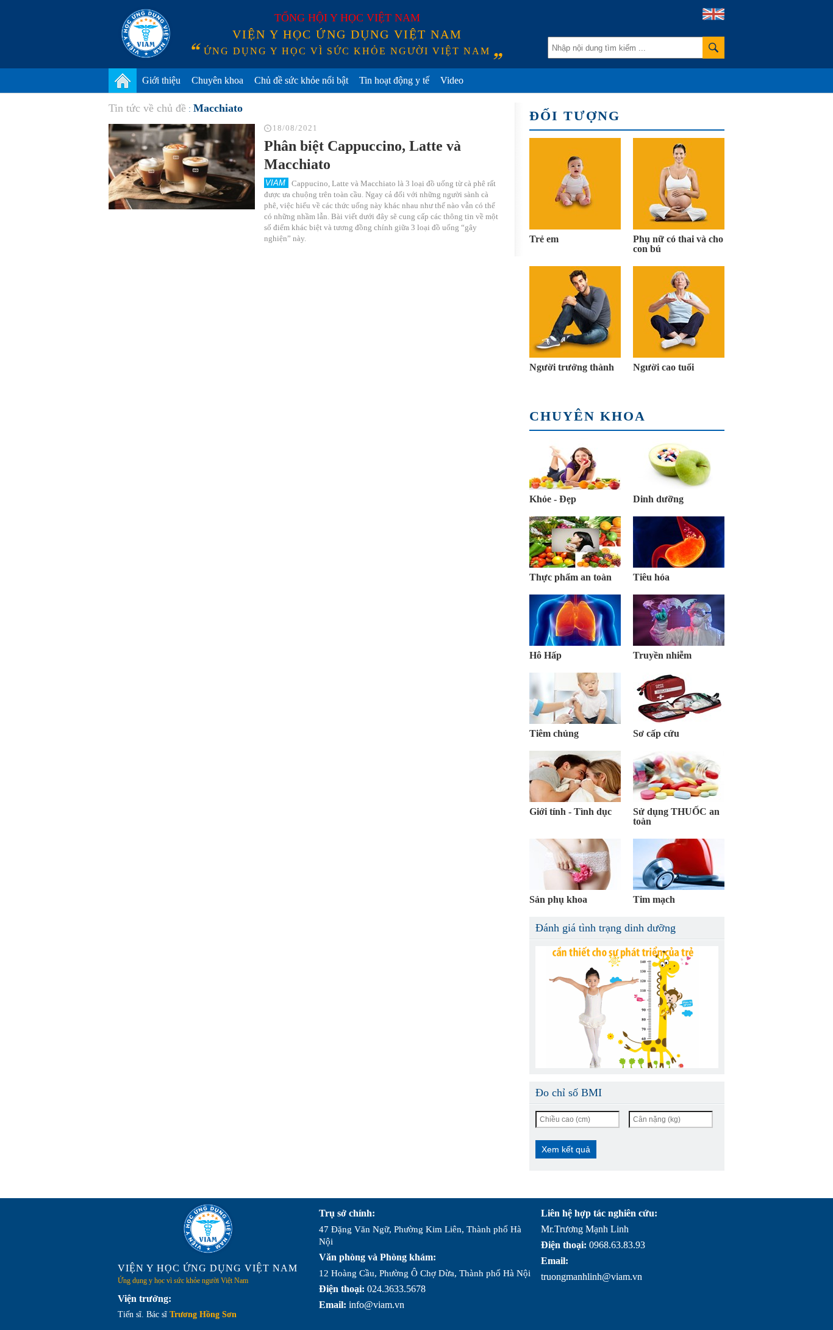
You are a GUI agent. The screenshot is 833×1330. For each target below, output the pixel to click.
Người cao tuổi (663, 367)
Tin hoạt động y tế (394, 80)
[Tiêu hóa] (678, 542)
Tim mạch (654, 899)
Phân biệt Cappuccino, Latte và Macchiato (362, 155)
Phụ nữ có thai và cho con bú (678, 244)
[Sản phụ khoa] (575, 864)
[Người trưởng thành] (575, 312)
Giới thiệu (161, 80)
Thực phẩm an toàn (570, 577)
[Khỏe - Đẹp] (575, 464)
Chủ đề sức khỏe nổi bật (301, 80)
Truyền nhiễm (662, 655)
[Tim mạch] (678, 864)
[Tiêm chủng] (575, 698)
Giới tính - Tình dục (570, 811)
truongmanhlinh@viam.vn (591, 1276)
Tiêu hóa (651, 577)
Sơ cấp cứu (656, 733)
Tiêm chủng (554, 733)
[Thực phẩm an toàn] (575, 542)
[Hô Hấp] (575, 620)
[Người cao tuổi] (678, 312)
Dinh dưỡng (658, 499)
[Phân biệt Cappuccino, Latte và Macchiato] (182, 166)
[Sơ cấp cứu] (678, 698)
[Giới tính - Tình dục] (575, 776)
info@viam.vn (376, 1304)
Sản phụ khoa (558, 899)
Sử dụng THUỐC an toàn (676, 816)
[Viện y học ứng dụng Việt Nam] (208, 1228)
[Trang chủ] (122, 80)
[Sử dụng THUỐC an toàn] (678, 776)
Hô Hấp (545, 655)
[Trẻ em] (575, 183)
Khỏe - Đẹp (552, 499)
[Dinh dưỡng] (678, 464)
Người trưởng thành (571, 367)
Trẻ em (544, 239)
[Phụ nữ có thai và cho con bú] (678, 183)
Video (451, 80)
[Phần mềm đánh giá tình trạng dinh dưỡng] (626, 1007)
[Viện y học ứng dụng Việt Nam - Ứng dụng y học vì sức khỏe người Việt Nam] (145, 33)
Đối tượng (574, 115)
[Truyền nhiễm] (678, 620)
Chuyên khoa (217, 80)
